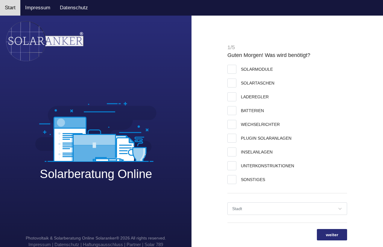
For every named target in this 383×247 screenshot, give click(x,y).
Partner (134, 244)
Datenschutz (74, 7)
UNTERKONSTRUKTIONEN (267, 165)
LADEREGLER (255, 96)
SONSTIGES (253, 179)
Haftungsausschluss (103, 244)
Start (10, 7)
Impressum (37, 7)
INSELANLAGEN (257, 152)
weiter (332, 234)
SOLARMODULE (257, 69)
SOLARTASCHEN (257, 83)
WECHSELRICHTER (260, 124)
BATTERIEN (252, 110)
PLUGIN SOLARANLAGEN (266, 138)
